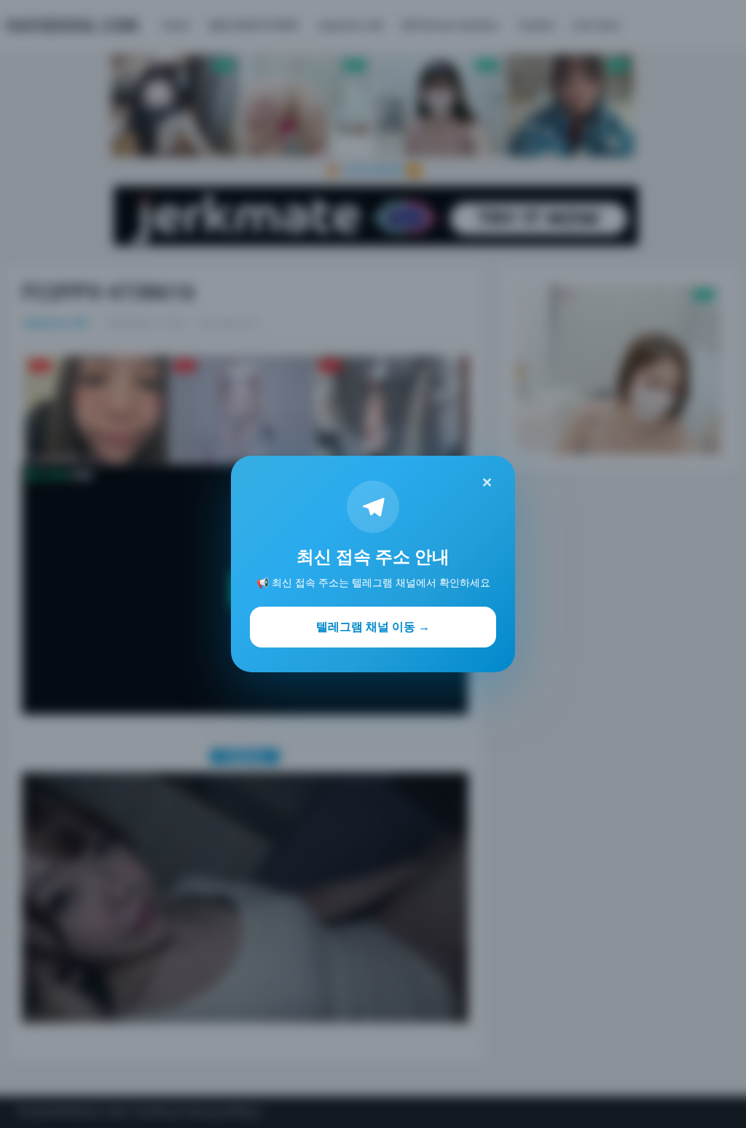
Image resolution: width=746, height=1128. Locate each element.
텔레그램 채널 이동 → (373, 626)
